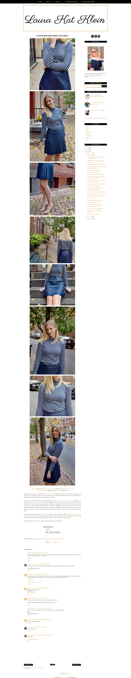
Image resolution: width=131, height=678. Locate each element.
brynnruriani (31, 619)
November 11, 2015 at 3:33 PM (40, 598)
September (90, 219)
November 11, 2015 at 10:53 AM (41, 564)
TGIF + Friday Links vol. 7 (93, 202)
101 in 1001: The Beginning (94, 170)
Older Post (76, 664)
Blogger (68, 673)
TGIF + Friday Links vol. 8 (93, 186)
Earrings (38, 490)
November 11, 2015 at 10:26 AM (39, 552)
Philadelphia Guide (71, 1)
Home (39, 1)
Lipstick (59, 490)
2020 (87, 147)
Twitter (62, 538)
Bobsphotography (32, 635)
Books (87, 128)
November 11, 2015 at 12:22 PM (41, 588)
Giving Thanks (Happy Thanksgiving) (97, 164)
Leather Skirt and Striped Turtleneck (96, 192)
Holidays (88, 132)
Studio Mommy (63, 677)
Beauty (87, 126)
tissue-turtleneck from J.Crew (64, 500)
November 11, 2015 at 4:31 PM (43, 608)
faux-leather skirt (49, 493)
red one (33, 502)
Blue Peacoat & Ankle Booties (95, 208)
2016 (87, 149)
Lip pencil (44, 490)
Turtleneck (33, 488)
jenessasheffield (32, 592)
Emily (29, 552)
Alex (29, 627)
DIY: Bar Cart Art (91, 198)
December (90, 153)
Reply (29, 560)
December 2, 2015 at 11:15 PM (45, 635)
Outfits (87, 133)
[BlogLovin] (98, 36)
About (48, 1)
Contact (58, 1)
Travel (87, 139)
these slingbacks (44, 514)
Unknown (30, 574)
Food (87, 130)
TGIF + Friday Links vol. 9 (93, 172)
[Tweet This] (55, 542)
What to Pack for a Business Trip (95, 174)
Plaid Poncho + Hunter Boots (98, 110)
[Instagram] (95, 36)
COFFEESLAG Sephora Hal (34, 582)
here (43, 488)
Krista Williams (31, 608)
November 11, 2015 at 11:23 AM (41, 574)
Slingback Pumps (69, 488)
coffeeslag (30, 579)
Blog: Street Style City (33, 639)
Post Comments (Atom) (37, 667)
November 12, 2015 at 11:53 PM (42, 619)
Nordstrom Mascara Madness (94, 200)
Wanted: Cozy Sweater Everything (96, 194)
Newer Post (28, 664)
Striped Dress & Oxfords (93, 214)
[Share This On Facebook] (52, 542)
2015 (87, 151)
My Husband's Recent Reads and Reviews (95, 118)
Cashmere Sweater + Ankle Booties (96, 184)
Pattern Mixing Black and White (95, 196)
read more (92, 76)
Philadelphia (89, 135)
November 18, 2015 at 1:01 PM (38, 627)
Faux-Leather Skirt (50, 488)
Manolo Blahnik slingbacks (72, 514)
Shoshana (30, 564)
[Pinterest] (92, 36)
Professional (89, 137)
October (89, 216)
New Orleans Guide (88, 1)
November (90, 155)
